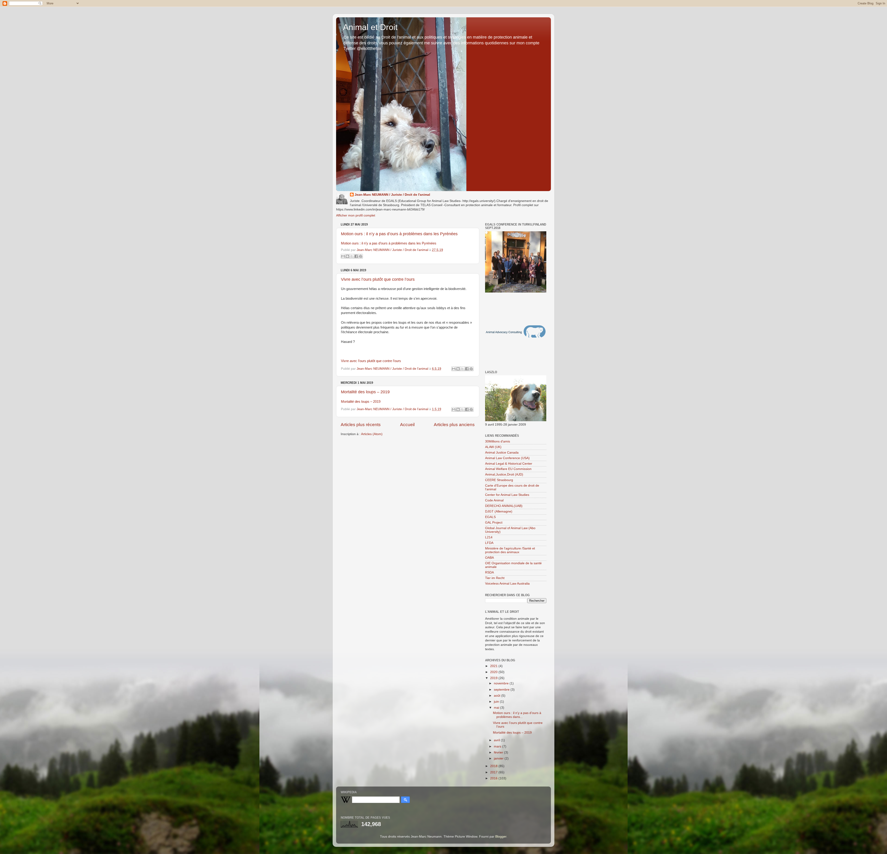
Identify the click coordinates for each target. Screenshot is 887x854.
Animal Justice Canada (502, 452)
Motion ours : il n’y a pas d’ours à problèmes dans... (517, 714)
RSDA (489, 572)
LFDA (489, 543)
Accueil (407, 424)
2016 (494, 778)
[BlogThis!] (347, 256)
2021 (494, 666)
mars (498, 746)
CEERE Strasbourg (499, 480)
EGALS (490, 517)
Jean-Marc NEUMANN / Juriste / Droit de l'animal (392, 194)
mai (497, 707)
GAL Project (493, 522)
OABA (489, 557)
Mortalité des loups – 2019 (365, 392)
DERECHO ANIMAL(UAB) (503, 506)
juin (497, 701)
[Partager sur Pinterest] (360, 256)
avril (497, 740)
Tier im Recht (494, 578)
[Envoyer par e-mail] (343, 256)
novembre (502, 683)
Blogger (500, 836)
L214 (488, 537)
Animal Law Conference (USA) (507, 458)
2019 (494, 678)
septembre (502, 689)
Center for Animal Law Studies (507, 495)
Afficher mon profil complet (355, 215)
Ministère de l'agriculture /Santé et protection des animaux (510, 550)
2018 (494, 766)
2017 (494, 772)
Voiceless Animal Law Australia (507, 583)
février (499, 752)
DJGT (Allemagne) (498, 511)
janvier (499, 758)
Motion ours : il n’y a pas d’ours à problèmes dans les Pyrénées (399, 234)
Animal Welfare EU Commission (508, 469)
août (497, 695)
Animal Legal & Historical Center (508, 463)
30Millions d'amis (497, 441)
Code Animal (494, 500)
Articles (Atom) (372, 434)
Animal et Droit (370, 27)
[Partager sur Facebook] (356, 256)
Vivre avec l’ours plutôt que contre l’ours (378, 279)
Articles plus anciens (454, 424)
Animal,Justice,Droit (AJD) (504, 474)
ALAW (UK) (493, 447)
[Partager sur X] (351, 256)
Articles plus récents (361, 424)
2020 (494, 672)
